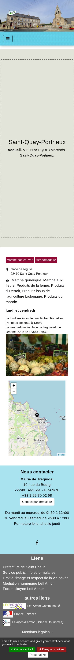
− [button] (14, 391)
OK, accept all (23, 649)
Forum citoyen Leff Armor (23, 589)
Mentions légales (36, 632)
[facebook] (37, 543)
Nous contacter (37, 471)
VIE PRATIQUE (35, 150)
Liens (37, 558)
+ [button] (14, 385)
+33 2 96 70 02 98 (37, 495)
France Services (25, 614)
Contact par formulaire (37, 501)
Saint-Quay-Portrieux (37, 155)
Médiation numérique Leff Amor (28, 583)
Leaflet (61, 454)
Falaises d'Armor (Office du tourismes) (37, 622)
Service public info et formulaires (29, 572)
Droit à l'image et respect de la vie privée (36, 578)
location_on (35, 413)
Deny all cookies (53, 649)
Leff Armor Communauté (43, 606)
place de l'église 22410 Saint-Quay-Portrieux (29, 271)
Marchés (58, 150)
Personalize (38, 654)
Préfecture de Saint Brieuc (24, 567)
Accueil (14, 150)
